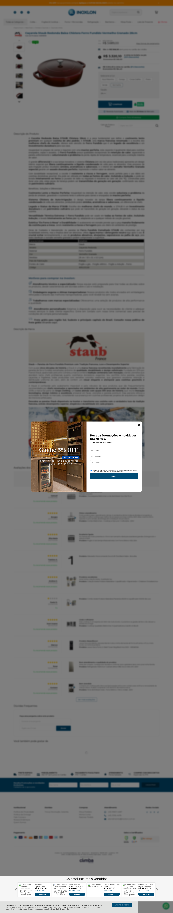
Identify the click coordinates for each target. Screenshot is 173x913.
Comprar (42, 894)
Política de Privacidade (58, 909)
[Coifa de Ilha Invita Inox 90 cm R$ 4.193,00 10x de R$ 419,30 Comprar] (95, 895)
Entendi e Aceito (122, 905)
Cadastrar (114, 476)
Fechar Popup (139, 425)
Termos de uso (110, 470)
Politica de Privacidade (123, 470)
